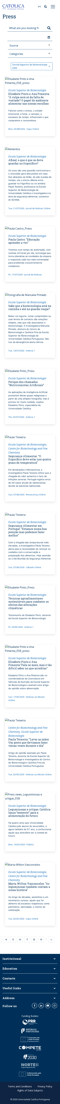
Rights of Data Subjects (30, 1090)
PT (39, 6)
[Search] (49, 28)
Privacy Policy (45, 1086)
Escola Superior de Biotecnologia (27, 90)
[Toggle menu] (53, 6)
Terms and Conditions (20, 1086)
